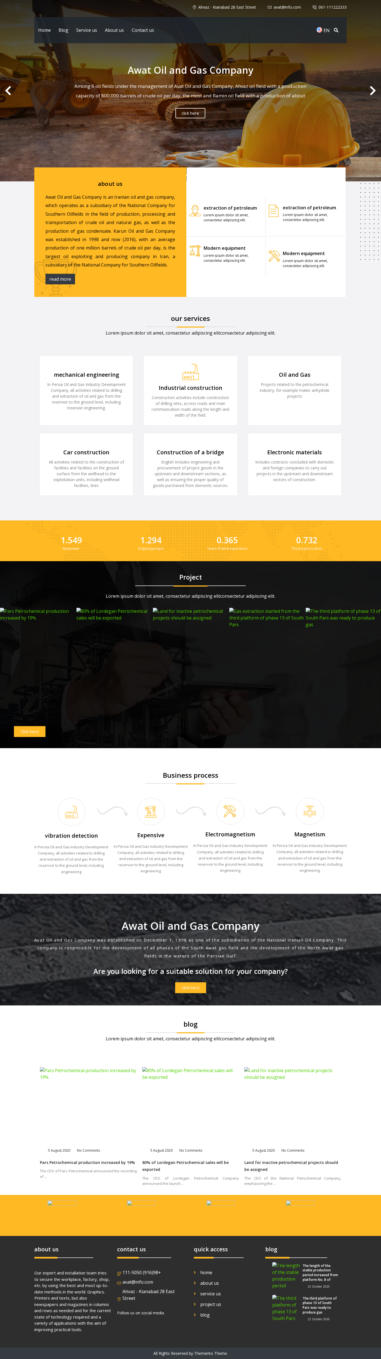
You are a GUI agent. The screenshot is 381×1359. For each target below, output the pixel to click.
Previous (373, 90)
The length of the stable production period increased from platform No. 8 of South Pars (320, 1275)
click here (190, 113)
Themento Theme (210, 1353)
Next (8, 90)
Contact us (143, 30)
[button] (29, 731)
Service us (86, 30)
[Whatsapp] (162, 1327)
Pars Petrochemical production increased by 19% (87, 1162)
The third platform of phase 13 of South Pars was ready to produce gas (320, 1305)
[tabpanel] (190, 90)
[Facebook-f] (123, 1327)
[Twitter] (136, 1327)
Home (44, 30)
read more (60, 279)
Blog (63, 30)
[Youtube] (149, 1327)
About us (114, 30)
